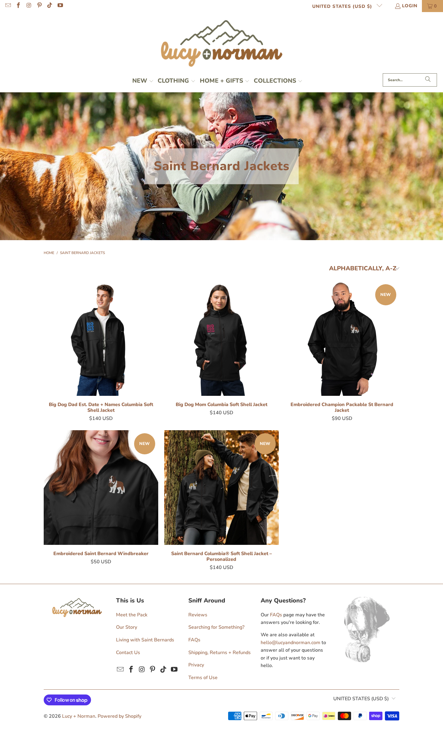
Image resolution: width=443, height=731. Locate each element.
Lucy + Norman (78, 716)
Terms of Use (203, 677)
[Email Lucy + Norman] (8, 6)
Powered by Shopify (119, 716)
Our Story (126, 627)
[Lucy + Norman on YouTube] (60, 6)
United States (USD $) (343, 6)
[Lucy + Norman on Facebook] (18, 6)
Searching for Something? (216, 627)
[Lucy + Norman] (222, 44)
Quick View (100, 353)
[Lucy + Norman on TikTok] (49, 6)
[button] (143, 81)
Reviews (197, 615)
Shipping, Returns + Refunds (219, 652)
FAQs (194, 640)
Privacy (196, 665)
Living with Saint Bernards (145, 640)
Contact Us (128, 652)
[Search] (428, 80)
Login (409, 6)
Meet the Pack (131, 615)
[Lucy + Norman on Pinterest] (39, 6)
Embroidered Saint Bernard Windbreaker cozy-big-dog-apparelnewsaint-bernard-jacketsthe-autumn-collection (101, 487)
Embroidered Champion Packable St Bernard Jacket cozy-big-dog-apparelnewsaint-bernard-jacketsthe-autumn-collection (342, 338)
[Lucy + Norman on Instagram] (28, 6)
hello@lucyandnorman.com (290, 642)
